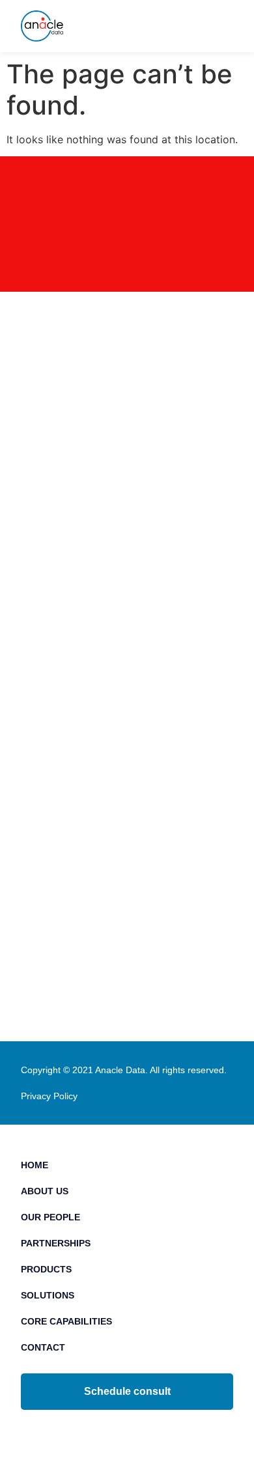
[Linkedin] (98, 1431)
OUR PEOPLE (50, 1217)
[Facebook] (127, 1431)
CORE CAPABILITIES (66, 1321)
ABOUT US (44, 1191)
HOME (34, 1165)
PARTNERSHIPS (56, 1243)
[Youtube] (156, 1431)
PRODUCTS (46, 1269)
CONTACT (43, 1347)
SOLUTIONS (47, 1295)
